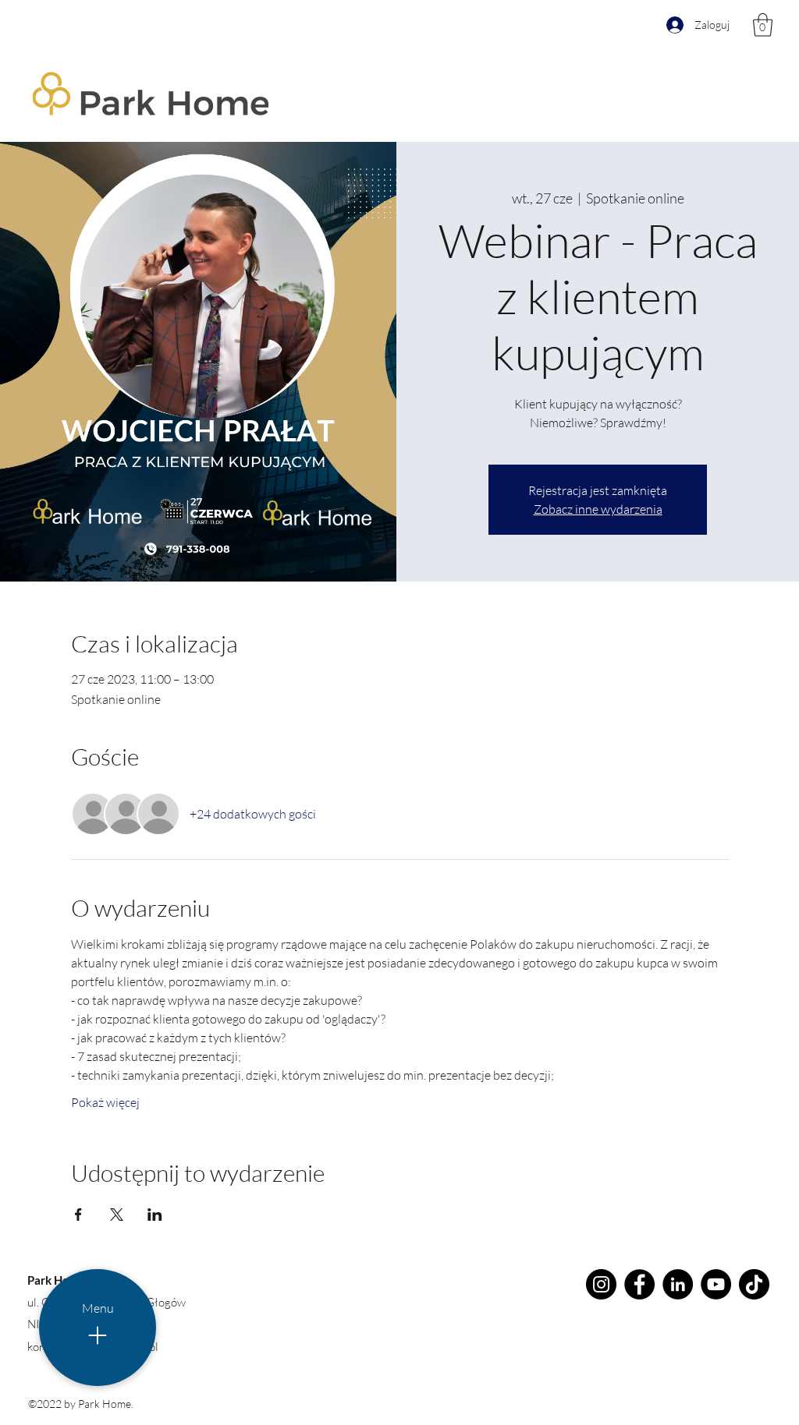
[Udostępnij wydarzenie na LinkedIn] (154, 1214)
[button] (762, 25)
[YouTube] (716, 1284)
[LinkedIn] (677, 1284)
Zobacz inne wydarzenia (598, 509)
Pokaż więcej (105, 1102)
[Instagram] (601, 1284)
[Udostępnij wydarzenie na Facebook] (78, 1214)
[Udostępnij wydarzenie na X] (116, 1214)
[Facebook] (639, 1284)
